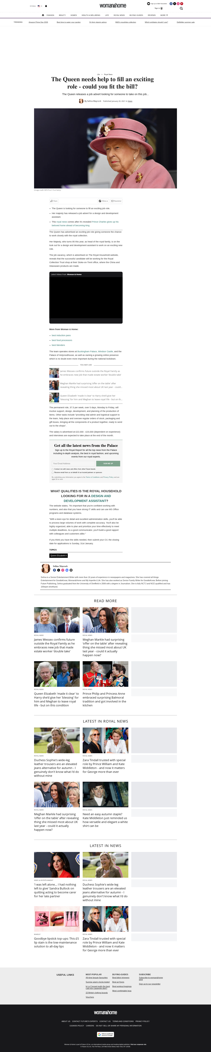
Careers (90, 1026)
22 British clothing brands (97, 993)
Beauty (62, 15)
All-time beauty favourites (97, 978)
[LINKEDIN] (67, 570)
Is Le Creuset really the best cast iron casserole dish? (98, 987)
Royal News (119, 15)
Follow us (105, 201)
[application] (86, 297)
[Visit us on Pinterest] (181, 3)
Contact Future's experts (85, 1021)
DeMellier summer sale (186, 22)
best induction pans (61, 335)
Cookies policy (77, 1026)
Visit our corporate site (138, 1044)
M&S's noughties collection (125, 22)
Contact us (105, 1021)
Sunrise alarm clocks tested (98, 982)
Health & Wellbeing (91, 15)
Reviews (152, 15)
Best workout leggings (122, 986)
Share (55, 201)
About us (66, 1021)
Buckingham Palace (87, 351)
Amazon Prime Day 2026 (38, 22)
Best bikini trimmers (120, 978)
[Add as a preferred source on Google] (105, 1034)
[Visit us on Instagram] (178, 3)
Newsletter (117, 201)
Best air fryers (118, 982)
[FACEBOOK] (55, 570)
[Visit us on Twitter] (174, 3)
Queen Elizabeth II (59, 556)
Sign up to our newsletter (149, 984)
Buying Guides (136, 15)
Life (107, 15)
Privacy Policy (108, 477)
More (163, 15)
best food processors (62, 340)
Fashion (50, 15)
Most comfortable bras (121, 991)
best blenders (58, 345)
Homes (74, 15)
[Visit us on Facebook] (171, 3)
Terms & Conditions (93, 477)
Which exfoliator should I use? (156, 22)
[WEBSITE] (72, 570)
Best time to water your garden (69, 22)
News (130, 101)
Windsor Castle (105, 351)
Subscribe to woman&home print (151, 979)
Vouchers (90, 997)
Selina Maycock (94, 101)
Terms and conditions (123, 1021)
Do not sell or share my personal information (119, 1026)
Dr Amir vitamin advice (98, 22)
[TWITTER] (59, 570)
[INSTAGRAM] (63, 570)
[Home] (43, 15)
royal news (62, 222)
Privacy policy (142, 1021)
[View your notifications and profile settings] (46, 6)
